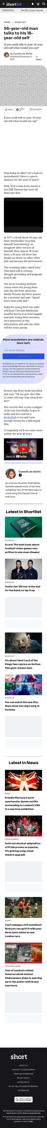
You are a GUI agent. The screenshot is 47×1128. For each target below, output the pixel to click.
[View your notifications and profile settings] (32, 4)
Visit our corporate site (31, 1113)
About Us (23, 1065)
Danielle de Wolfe (22, 53)
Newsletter (37, 109)
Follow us (21, 109)
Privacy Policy (23, 1078)
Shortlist (20, 22)
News (38, 59)
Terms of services (36, 363)
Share (10, 110)
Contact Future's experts (23, 1070)
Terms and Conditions (23, 1074)
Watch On (10, 456)
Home (7, 22)
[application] (23, 212)
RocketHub (10, 417)
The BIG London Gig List (32, 10)
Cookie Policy (23, 1082)
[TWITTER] (21, 475)
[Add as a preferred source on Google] (23, 1099)
